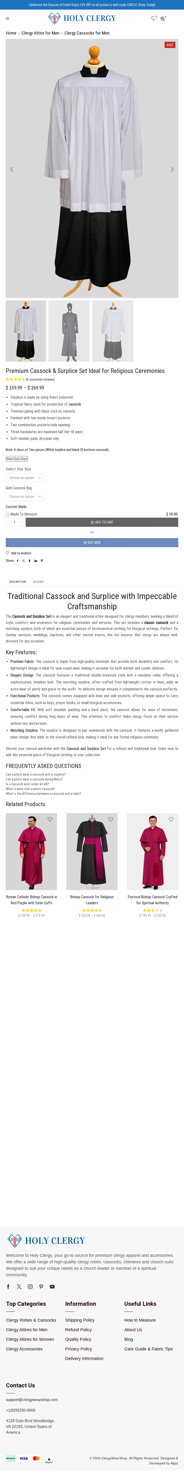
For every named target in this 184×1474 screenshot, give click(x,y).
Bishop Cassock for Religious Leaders (92, 900)
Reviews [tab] (38, 581)
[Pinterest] (41, 1286)
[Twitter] (19, 1286)
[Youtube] (52, 1286)
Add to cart (104, 522)
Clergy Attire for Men (40, 33)
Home (11, 33)
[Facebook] (8, 1286)
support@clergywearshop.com (32, 1400)
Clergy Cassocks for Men (86, 33)
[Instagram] (30, 1286)
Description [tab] (17, 581)
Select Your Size (18, 469)
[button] (12, 170)
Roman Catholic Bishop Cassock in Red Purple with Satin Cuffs (31, 900)
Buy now (94, 543)
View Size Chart (17, 459)
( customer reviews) (40, 379)
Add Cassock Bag (19, 488)
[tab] (17, 582)
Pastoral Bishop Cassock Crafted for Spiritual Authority (153, 900)
